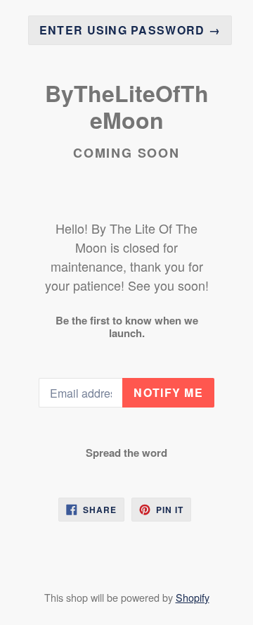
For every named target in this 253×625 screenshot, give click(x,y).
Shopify (192, 597)
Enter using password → (130, 30)
